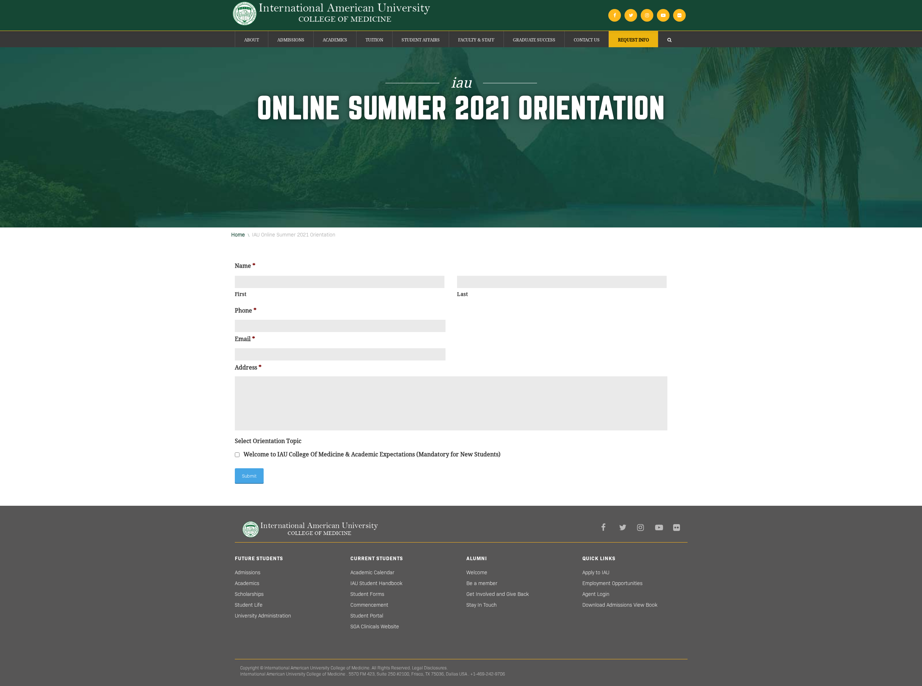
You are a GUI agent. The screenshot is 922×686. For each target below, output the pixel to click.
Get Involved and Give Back (497, 594)
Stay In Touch (481, 605)
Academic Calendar (372, 572)
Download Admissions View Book (619, 605)
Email (245, 339)
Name (245, 265)
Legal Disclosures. (430, 667)
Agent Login (595, 594)
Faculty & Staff (476, 40)
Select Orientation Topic (268, 441)
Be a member (481, 583)
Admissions (290, 40)
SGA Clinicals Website (374, 626)
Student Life (249, 605)
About (251, 40)
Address (248, 367)
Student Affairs (421, 40)
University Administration (263, 615)
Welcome (476, 572)
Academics (335, 40)
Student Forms (367, 594)
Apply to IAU (595, 572)
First (241, 294)
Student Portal (366, 615)
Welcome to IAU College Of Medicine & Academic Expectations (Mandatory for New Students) (372, 454)
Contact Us (587, 40)
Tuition (374, 40)
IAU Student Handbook (376, 583)
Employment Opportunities (612, 583)
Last (462, 294)
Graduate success (534, 40)
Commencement (369, 605)
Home (238, 234)
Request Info (633, 40)
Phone (245, 310)
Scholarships (249, 594)
